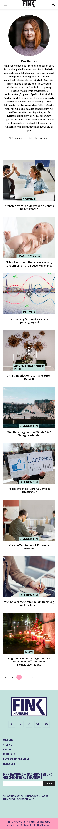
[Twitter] (37, 724)
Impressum (9, 754)
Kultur (29, 312)
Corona (29, 199)
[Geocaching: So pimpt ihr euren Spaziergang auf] (29, 293)
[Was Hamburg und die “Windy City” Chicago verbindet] (29, 407)
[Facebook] (11, 724)
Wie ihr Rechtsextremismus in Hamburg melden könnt (29, 603)
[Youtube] (46, 724)
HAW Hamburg (29, 256)
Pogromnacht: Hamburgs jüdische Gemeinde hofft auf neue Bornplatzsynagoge (29, 661)
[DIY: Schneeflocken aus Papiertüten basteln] (29, 350)
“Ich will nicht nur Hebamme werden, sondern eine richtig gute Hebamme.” (29, 264)
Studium (7, 745)
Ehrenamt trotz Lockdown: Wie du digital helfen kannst (29, 207)
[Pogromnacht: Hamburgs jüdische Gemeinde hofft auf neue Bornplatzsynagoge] (29, 633)
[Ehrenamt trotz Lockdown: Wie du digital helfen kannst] (29, 180)
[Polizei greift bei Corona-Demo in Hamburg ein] (29, 463)
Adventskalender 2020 (29, 367)
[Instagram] (20, 724)
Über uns (8, 740)
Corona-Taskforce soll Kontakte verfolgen (29, 547)
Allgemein (29, 425)
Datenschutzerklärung (16, 759)
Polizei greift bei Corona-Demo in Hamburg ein (29, 490)
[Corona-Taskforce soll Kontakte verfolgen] (29, 520)
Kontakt (7, 749)
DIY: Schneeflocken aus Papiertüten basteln (29, 377)
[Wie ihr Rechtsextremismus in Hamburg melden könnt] (29, 576)
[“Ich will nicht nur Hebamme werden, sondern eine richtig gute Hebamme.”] (29, 237)
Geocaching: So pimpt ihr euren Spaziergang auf (29, 320)
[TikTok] (29, 724)
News (29, 652)
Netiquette (9, 764)
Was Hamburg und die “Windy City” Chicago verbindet (29, 434)
